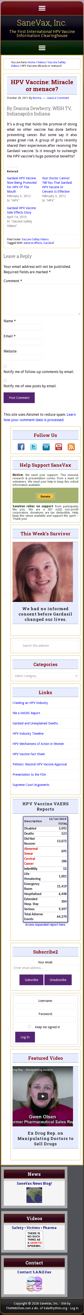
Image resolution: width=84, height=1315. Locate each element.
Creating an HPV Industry (30, 703)
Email (10, 336)
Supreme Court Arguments (31, 785)
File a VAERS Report (26, 713)
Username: (45, 1001)
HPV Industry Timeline (28, 733)
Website (10, 351)
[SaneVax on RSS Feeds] (68, 449)
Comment (13, 281)
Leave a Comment (58, 98)
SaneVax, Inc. (42, 22)
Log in (74, 1308)
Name (10, 321)
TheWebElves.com (18, 1308)
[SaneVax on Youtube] (56, 449)
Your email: (45, 962)
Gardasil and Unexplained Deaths (35, 723)
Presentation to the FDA (29, 774)
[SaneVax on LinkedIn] (43, 449)
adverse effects (33, 243)
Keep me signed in (47, 1027)
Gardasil (48, 243)
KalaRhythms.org (55, 1308)
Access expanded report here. (45, 924)
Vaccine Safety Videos (35, 239)
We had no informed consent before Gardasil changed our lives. (45, 614)
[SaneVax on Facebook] (21, 449)
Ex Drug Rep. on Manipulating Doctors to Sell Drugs (45, 1138)
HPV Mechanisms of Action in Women (38, 744)
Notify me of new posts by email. (30, 386)
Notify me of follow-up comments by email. (39, 372)
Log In (25, 1037)
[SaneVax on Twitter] (31, 449)
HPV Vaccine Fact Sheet (29, 754)
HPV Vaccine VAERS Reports (45, 806)
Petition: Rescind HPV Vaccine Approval (40, 764)
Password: (46, 1014)
